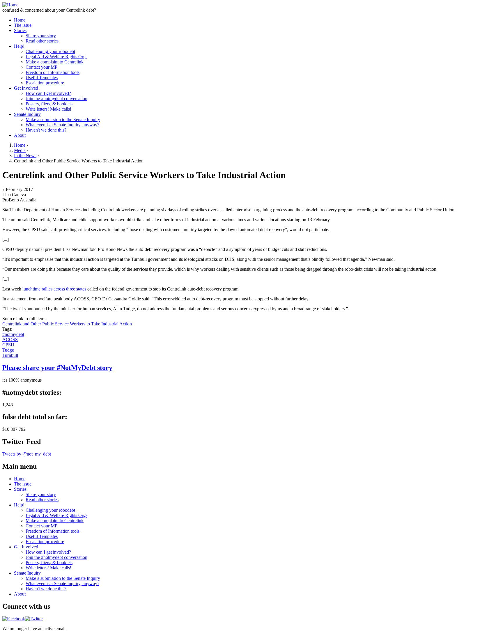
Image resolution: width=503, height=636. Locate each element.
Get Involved (26, 88)
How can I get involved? (48, 93)
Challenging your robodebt (50, 51)
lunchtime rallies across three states (54, 288)
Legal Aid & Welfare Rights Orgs (56, 56)
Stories (20, 30)
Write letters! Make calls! (48, 109)
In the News (25, 155)
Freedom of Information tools (52, 72)
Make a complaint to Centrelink (55, 61)
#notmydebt (13, 334)
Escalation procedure (45, 82)
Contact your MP (41, 67)
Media (20, 150)
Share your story (41, 35)
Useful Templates (42, 77)
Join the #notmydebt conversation (56, 98)
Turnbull (10, 355)
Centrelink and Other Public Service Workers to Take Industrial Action (67, 323)
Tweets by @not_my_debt (26, 453)
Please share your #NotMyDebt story (57, 367)
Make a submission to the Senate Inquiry (63, 119)
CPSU (8, 344)
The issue (22, 25)
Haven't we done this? (46, 129)
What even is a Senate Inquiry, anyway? (62, 124)
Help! (19, 46)
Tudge (8, 350)
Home (19, 19)
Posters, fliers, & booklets (49, 103)
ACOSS (10, 339)
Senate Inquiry (27, 114)
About (20, 135)
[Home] (10, 4)
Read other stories (42, 40)
